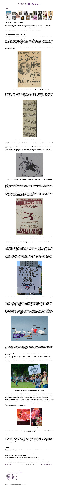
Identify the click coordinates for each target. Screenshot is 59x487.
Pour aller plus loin (10, 480)
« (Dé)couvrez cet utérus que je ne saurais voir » (15, 472)
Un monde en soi (10, 474)
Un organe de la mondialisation (12, 476)
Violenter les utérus (8, 464)
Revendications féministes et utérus (13, 478)
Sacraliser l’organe (10, 475)
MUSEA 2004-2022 (50, 8)
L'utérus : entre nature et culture (46, 464)
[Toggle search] (53, 1)
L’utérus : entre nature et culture (12, 479)
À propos (7, 8)
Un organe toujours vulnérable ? (12, 473)
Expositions (20, 8)
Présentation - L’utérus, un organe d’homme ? (14, 470)
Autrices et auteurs (35, 8)
